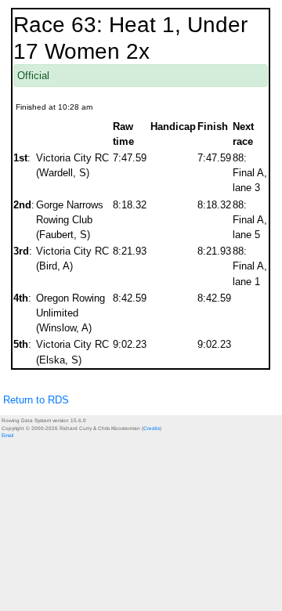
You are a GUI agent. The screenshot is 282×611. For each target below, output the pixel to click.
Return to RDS (36, 400)
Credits (151, 428)
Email (7, 435)
